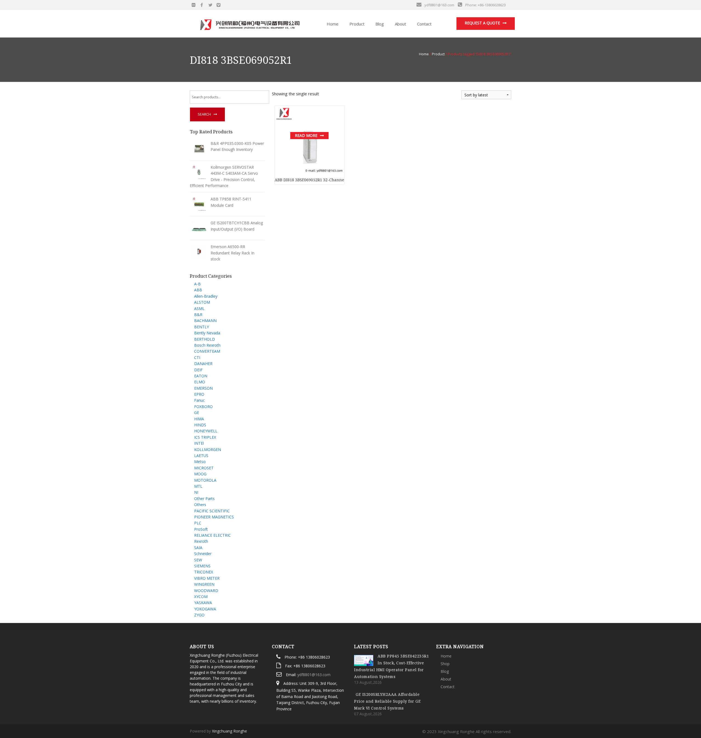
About (400, 24)
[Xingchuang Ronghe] (249, 23)
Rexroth (201, 541)
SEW (198, 559)
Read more (306, 135)
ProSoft (201, 529)
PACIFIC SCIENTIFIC (212, 510)
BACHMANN (205, 320)
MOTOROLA (205, 480)
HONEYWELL (205, 430)
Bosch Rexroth (207, 345)
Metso (200, 461)
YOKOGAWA (205, 608)
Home (332, 24)
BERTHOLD (204, 339)
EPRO (199, 394)
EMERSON (203, 388)
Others (200, 504)
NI (196, 492)
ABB (198, 289)
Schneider (202, 553)
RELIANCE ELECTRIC (212, 535)
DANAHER (203, 363)
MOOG (200, 473)
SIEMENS (202, 565)
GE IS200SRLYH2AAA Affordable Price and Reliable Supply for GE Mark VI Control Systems (387, 701)
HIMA (199, 418)
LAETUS (201, 455)
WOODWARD (206, 590)
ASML (199, 308)
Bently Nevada (207, 332)
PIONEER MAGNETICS (214, 516)
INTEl (199, 443)
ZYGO (199, 615)
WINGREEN (204, 584)
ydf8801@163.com (314, 674)
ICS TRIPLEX (205, 437)
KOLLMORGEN (207, 449)
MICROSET (204, 467)
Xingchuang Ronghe (229, 731)
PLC (197, 522)
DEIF (198, 369)
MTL (198, 486)
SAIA (198, 547)
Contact (424, 24)
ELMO (199, 381)
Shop (445, 663)
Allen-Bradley (205, 296)
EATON (200, 375)
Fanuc (199, 400)
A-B (197, 283)
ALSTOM (202, 302)
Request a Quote (482, 22)
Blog (379, 24)
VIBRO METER (207, 578)
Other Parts (204, 498)
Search (204, 114)
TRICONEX (203, 572)
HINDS (200, 424)
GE (196, 412)
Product (356, 24)
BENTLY (201, 326)
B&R (198, 314)
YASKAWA (203, 602)
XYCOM (201, 596)
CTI (197, 357)
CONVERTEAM (207, 351)
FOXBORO (203, 406)
